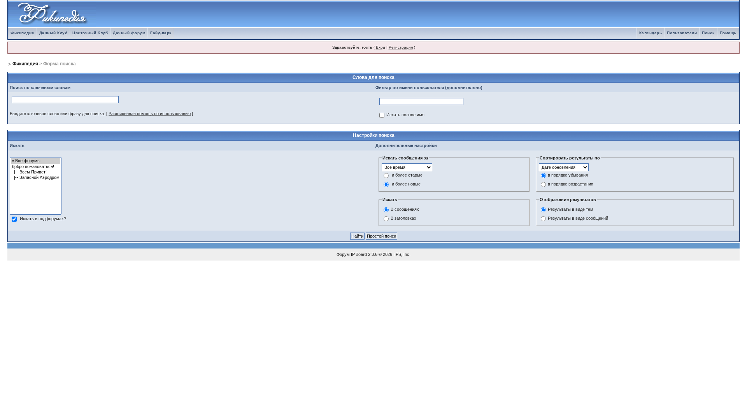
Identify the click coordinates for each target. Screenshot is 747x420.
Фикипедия (22, 33)
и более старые (407, 175)
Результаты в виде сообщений (578, 218)
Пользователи (682, 33)
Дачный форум (129, 33)
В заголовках (403, 218)
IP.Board (359, 254)
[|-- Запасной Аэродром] (35, 177)
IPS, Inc (402, 254)
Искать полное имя (405, 115)
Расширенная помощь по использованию (150, 113)
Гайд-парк (161, 33)
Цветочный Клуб (90, 33)
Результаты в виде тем (570, 209)
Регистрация (401, 47)
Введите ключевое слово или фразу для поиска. (57, 113)
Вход (380, 47)
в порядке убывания (568, 175)
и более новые (406, 184)
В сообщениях (405, 209)
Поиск (708, 33)
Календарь (650, 33)
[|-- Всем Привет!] (35, 172)
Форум (343, 254)
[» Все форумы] (35, 161)
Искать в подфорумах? (43, 219)
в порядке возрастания (570, 184)
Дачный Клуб (53, 33)
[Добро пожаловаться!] (35, 167)
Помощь (728, 33)
